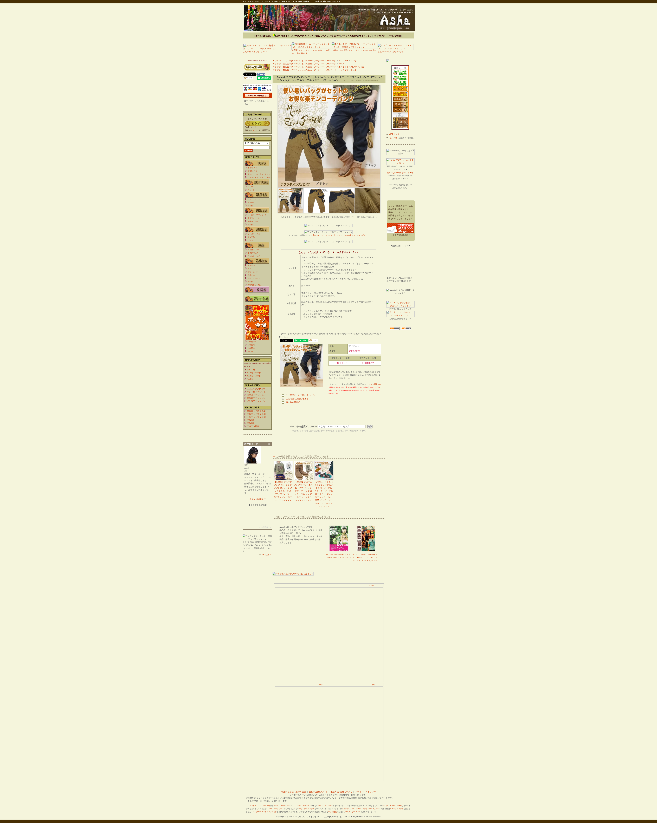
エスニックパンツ (396, 809)
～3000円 (251, 369)
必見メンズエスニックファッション (391, 52)
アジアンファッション (282, 806)
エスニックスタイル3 (256, 417)
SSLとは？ (266, 554)
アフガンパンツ (362, 809)
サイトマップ (365, 36)
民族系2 (250, 423)
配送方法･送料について (341, 792)
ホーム (258, 36)
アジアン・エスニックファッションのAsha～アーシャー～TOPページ (304, 61)
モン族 (385, 806)
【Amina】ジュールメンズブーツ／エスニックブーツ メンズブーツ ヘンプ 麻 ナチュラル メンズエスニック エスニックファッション (303, 491)
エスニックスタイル (353, 812)
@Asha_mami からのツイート (400, 172)
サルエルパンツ (375, 809)
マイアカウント (380, 36)
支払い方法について (318, 792)
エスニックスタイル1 (256, 411)
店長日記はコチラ (257, 499)
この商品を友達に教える (297, 398)
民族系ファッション (256, 398)
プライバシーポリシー (365, 792)
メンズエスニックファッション (265, 812)
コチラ (371, 586)
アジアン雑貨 (253, 426)
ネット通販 (332, 812)
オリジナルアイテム (306, 809)
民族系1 (250, 420)
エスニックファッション (301, 806)
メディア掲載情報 (349, 36)
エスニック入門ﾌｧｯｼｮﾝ (257, 389)
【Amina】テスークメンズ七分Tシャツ (327, 235)
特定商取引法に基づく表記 (293, 792)
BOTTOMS (343, 61)
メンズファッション (347, 70)
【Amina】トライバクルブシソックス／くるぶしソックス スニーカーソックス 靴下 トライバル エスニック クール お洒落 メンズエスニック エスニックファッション (323, 494)
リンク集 (393, 138)
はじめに (267, 36)
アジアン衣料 (251, 806)
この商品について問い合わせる (300, 395)
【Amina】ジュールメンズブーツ (356, 235)
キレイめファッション (257, 392)
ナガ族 (392, 806)
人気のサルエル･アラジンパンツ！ (256, 52)
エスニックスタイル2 (256, 414)
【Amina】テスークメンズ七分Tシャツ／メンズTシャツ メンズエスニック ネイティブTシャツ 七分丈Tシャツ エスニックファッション (283, 491)
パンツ (354, 61)
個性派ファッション (256, 395)
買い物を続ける (293, 402)
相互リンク (394, 134)
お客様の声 (335, 36)
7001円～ (342, 64)
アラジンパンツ (348, 809)
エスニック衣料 (264, 806)
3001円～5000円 (254, 372)
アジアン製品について (317, 36)
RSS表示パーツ (265, 527)
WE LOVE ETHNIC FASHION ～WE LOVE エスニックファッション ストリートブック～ (365, 557)
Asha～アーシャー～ (325, 806)
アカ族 (399, 806)
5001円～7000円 (254, 376)
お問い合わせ (395, 36)
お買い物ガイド (282, 36)
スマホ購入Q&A (298, 36)
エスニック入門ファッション (351, 67)
